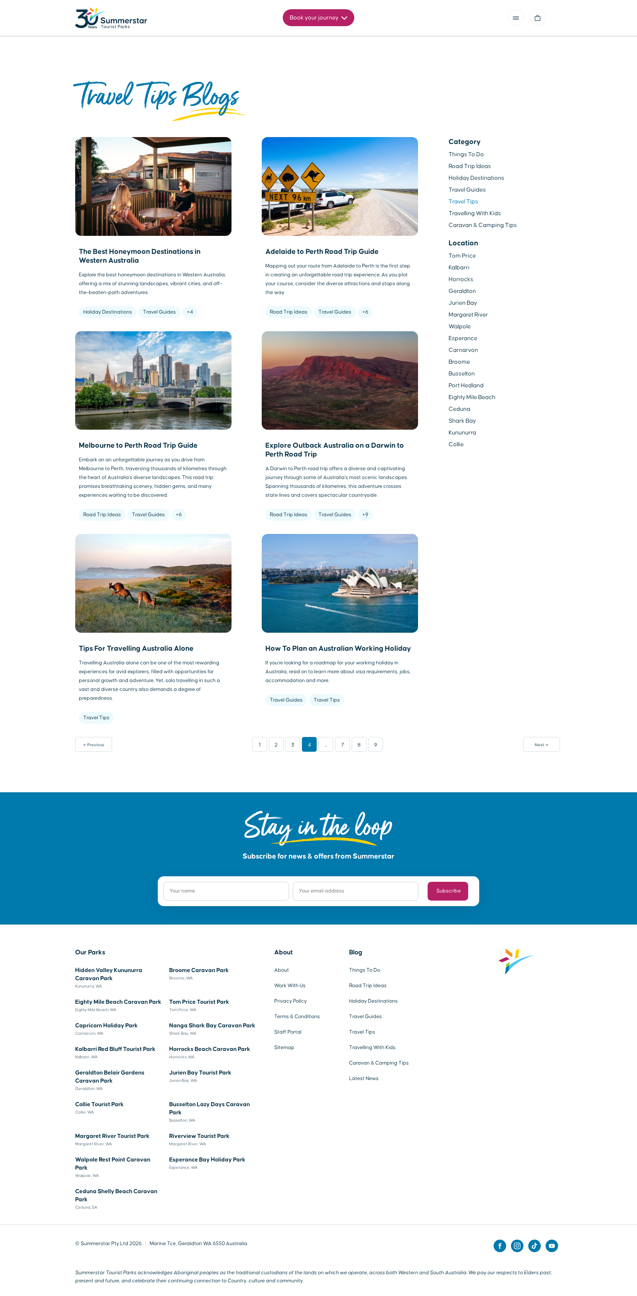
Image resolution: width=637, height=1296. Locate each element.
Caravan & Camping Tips (483, 225)
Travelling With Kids (475, 213)
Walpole (460, 326)
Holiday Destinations (107, 312)
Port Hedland (466, 385)
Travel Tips (96, 717)
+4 (190, 312)
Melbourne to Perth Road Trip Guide (138, 445)
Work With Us (290, 985)
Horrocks (461, 279)
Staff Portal (288, 1032)
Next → (541, 744)
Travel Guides (159, 312)
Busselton (462, 374)
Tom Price (462, 256)
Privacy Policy (290, 1001)
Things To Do (466, 154)
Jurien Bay (463, 303)
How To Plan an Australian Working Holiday (338, 648)
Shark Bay (462, 421)
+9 (365, 514)
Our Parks (90, 952)
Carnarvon (463, 350)
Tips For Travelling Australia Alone (136, 648)
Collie (456, 444)
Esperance (463, 338)
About (283, 952)
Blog (355, 952)
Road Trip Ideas (288, 312)
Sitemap (284, 1047)
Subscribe (448, 891)
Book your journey (315, 18)
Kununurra (462, 433)
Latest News (364, 1078)
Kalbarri (459, 267)
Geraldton (462, 291)
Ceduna (459, 409)
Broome (459, 362)
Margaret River (468, 315)
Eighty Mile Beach (472, 397)
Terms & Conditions (297, 1016)
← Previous (93, 744)
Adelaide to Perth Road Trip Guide (322, 251)
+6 (365, 312)
